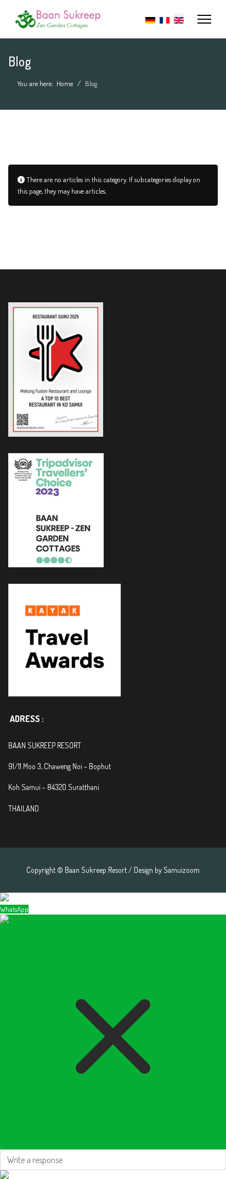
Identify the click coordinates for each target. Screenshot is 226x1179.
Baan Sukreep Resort (96, 870)
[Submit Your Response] (113, 1174)
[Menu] (204, 19)
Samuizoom (181, 870)
